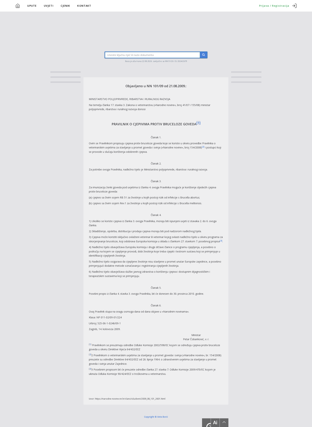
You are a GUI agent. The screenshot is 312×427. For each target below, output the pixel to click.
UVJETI (48, 5)
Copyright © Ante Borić (156, 416)
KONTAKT (84, 5)
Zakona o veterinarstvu (139, 105)
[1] (198, 123)
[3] (221, 240)
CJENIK (65, 5)
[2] (203, 147)
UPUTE (32, 5)
